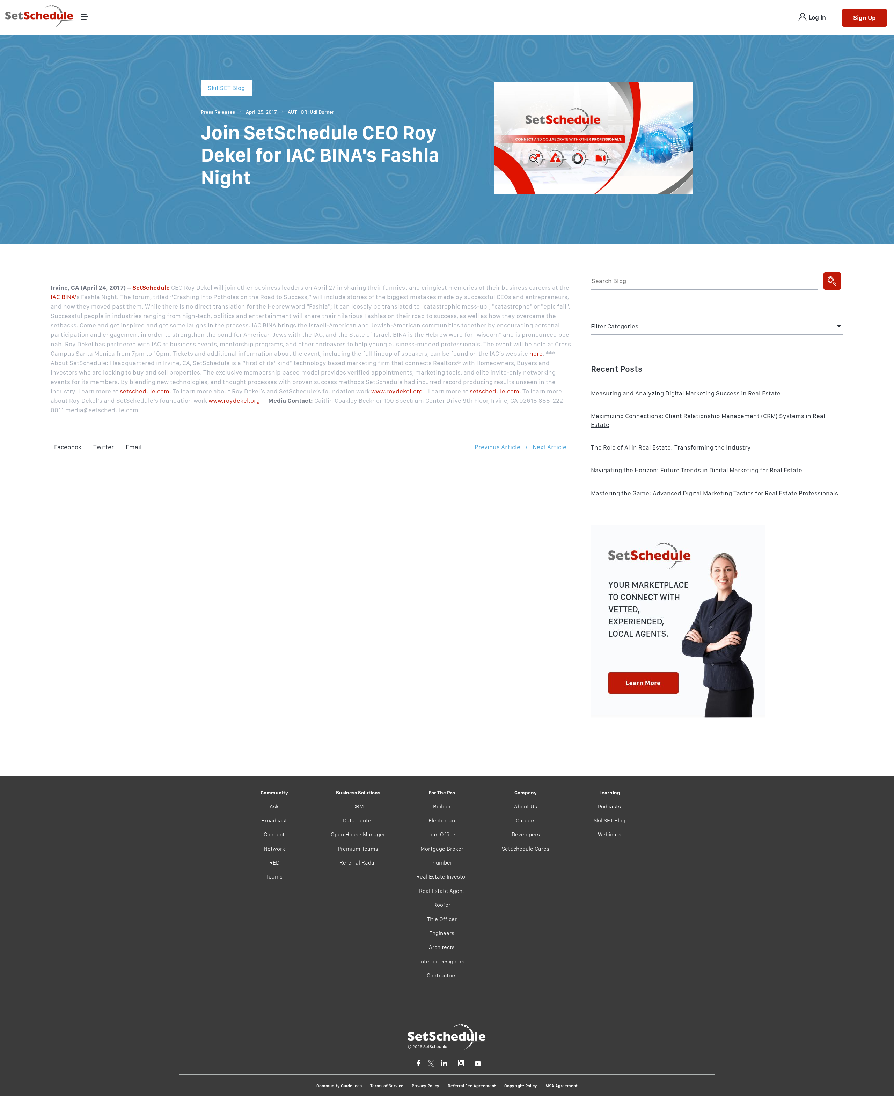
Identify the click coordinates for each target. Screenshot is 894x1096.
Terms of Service (386, 1085)
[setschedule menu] (84, 17)
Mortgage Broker (441, 848)
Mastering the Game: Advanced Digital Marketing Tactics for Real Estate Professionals (714, 493)
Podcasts (609, 806)
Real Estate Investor (441, 876)
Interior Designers (441, 961)
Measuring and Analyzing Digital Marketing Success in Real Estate (686, 393)
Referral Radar (357, 862)
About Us (525, 806)
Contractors (442, 975)
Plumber (441, 862)
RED (274, 862)
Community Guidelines (339, 1085)
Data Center (358, 820)
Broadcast (274, 820)
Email (134, 447)
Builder (442, 806)
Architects (442, 947)
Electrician (441, 820)
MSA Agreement (561, 1085)
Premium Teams (358, 848)
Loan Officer (441, 834)
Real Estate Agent (441, 891)
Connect (274, 834)
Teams (274, 876)
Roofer (441, 905)
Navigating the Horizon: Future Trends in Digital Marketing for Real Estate (696, 470)
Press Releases (218, 112)
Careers (526, 820)
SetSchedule (151, 287)
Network (274, 848)
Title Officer (442, 919)
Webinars (609, 834)
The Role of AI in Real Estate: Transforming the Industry (671, 447)
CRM (358, 806)
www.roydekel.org (397, 391)
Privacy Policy (425, 1085)
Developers (526, 834)
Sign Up (864, 17)
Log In (817, 17)
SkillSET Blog (609, 820)
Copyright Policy (520, 1085)
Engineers (441, 933)
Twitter (103, 447)
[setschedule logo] (39, 17)
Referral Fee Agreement (472, 1085)
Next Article (549, 447)
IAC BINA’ (63, 297)
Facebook (67, 447)
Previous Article (497, 447)
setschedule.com (144, 391)
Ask (274, 806)
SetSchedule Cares (525, 848)
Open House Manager (358, 834)
